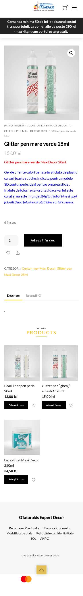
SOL (34, 538)
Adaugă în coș (43, 240)
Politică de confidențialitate (54, 533)
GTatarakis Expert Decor (38, 555)
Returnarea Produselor (24, 528)
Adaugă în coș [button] (16, 405)
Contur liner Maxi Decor (48, 125)
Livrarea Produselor (57, 528)
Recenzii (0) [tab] (33, 295)
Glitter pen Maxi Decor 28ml (26, 131)
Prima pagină (14, 125)
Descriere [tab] (13, 295)
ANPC (44, 538)
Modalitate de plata (19, 533)
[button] (71, 53)
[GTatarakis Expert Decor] (41, 8)
